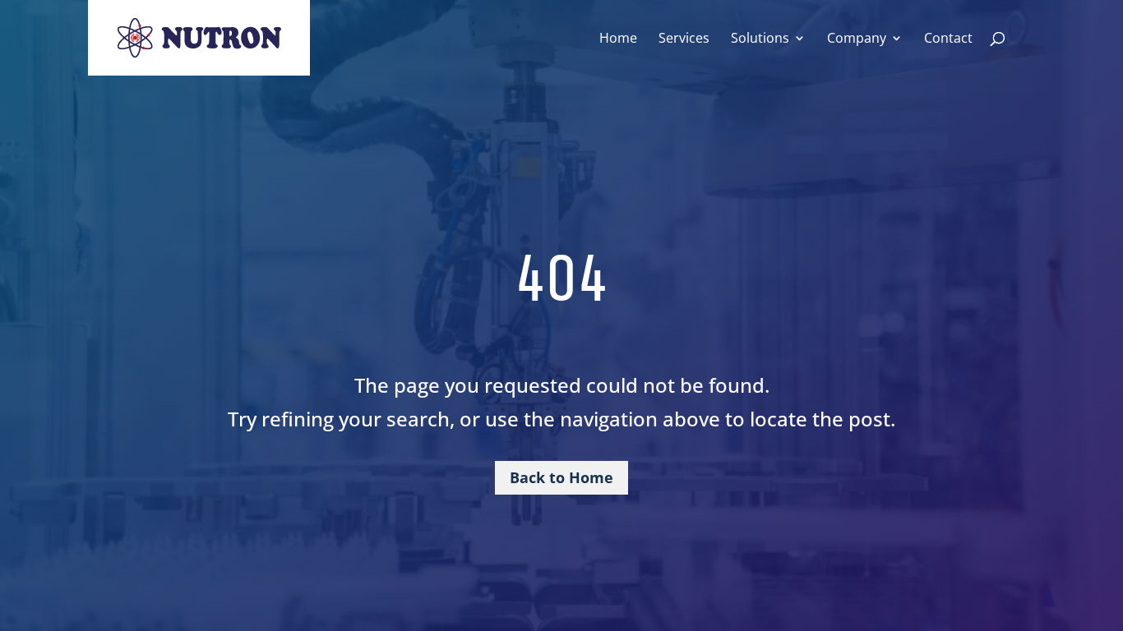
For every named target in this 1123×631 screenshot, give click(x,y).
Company (856, 39)
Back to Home (561, 477)
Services (684, 39)
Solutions (760, 39)
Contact (948, 39)
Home (618, 39)
